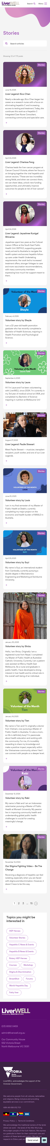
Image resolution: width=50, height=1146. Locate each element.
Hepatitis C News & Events (21, 945)
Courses (13, 965)
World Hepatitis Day (18, 986)
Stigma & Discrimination (20, 972)
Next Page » (36, 904)
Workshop (28, 965)
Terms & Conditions (26, 1121)
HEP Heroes (14, 931)
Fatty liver (14, 993)
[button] (42, 4)
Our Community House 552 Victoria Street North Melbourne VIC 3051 (15, 1043)
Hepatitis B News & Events (21, 952)
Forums (29, 979)
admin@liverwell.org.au (13, 1033)
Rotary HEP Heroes (18, 959)
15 (31, 903)
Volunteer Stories (17, 938)
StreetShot (14, 979)
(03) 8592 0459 (10, 1026)
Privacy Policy (9, 1121)
